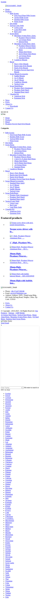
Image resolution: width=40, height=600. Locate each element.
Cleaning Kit (14, 94)
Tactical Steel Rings (24, 315)
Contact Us (9, 108)
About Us (8, 104)
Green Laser (18, 28)
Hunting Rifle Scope (21, 19)
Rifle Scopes (14, 13)
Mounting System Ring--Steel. (21, 317)
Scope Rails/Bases (16, 86)
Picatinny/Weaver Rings (27, 38)
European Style (19, 98)
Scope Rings (14, 34)
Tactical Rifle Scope (21, 17)
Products (8, 11)
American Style (19, 96)
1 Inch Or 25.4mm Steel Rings (25, 159)
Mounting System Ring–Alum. (25, 36)
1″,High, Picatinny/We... (21, 242)
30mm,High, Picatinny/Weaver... (18, 254)
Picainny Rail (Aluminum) (23, 88)
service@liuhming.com (18, 293)
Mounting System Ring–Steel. (24, 44)
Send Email (5, 323)
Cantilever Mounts (20, 60)
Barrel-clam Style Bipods (23, 66)
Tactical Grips (19, 84)
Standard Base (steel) (21, 92)
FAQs (7, 102)
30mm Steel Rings (25, 52)
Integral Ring (23, 42)
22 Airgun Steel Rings (8, 315)
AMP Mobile (20, 313)
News (7, 100)
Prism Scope (18, 21)
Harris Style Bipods (21, 68)
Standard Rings (24, 58)
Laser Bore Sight (20, 30)
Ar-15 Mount (19, 78)
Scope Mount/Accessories (19, 74)
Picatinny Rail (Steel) (21, 90)
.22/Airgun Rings (25, 40)
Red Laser (17, 32)
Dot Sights (13, 24)
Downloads (14, 106)
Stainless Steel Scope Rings (15, 319)
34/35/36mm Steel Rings (27, 54)
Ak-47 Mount (19, 80)
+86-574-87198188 (17, 291)
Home (7, 9)
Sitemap (11, 313)
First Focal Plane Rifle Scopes (24, 15)
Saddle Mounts (19, 76)
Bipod (12, 62)
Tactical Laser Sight (17, 26)
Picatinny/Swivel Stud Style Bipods (17, 124)
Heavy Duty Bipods (21, 64)
